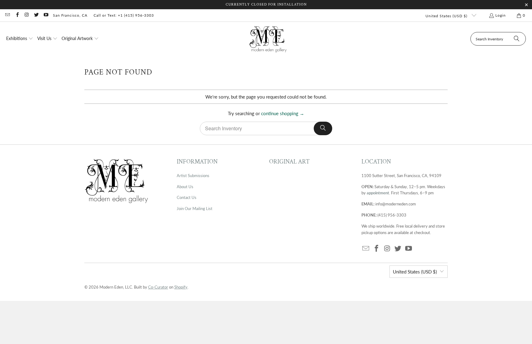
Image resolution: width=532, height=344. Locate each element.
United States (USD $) (447, 16)
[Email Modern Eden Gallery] (7, 15)
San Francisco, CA (70, 15)
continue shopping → (282, 113)
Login (500, 15)
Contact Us (186, 197)
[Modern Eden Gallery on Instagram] (26, 15)
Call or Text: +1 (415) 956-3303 (124, 15)
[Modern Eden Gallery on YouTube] (45, 15)
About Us (185, 186)
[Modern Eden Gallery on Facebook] (16, 15)
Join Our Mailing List (194, 208)
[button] (19, 39)
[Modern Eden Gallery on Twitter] (36, 15)
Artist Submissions (193, 175)
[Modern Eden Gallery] (268, 39)
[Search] (516, 39)
